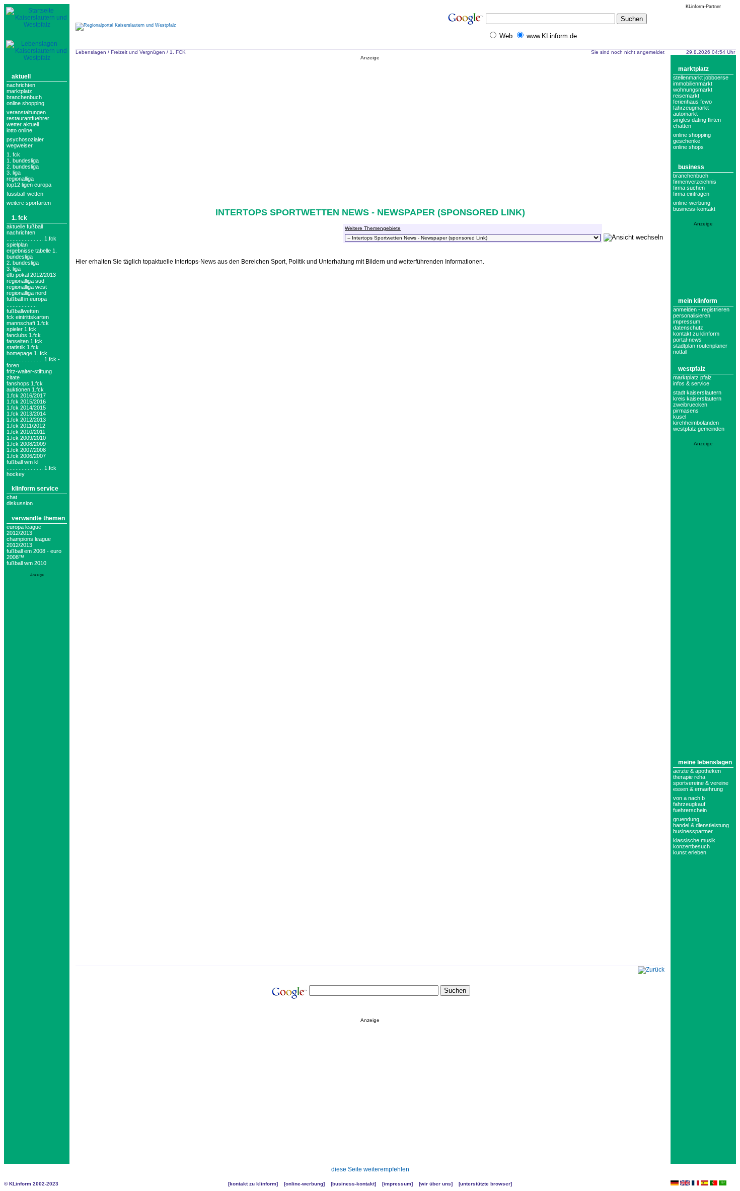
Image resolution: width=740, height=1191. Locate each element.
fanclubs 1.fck (24, 335)
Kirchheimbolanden (696, 423)
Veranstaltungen (26, 112)
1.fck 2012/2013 (26, 420)
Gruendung (686, 819)
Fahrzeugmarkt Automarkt (691, 111)
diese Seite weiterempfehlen (370, 1169)
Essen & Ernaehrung (698, 789)
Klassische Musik (694, 840)
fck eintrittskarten (28, 317)
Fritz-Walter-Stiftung (29, 371)
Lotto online (19, 130)
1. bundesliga (23, 160)
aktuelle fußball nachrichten (25, 229)
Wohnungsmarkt (692, 90)
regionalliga (20, 179)
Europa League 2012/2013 (24, 530)
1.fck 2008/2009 (26, 444)
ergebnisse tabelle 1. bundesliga (32, 254)
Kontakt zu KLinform (696, 334)
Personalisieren (691, 315)
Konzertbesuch (691, 846)
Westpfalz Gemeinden (698, 429)
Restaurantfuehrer (28, 118)
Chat (12, 497)
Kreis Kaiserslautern (697, 398)
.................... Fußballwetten (23, 308)
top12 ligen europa (29, 185)
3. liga (14, 173)
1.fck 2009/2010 (26, 438)
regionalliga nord (26, 293)
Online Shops (688, 147)
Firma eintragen (691, 194)
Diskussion (20, 503)
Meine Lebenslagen (705, 762)
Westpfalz (691, 368)
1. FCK (13, 154)
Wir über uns (435, 1183)
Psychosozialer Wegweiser (25, 142)
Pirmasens (686, 411)
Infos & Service (691, 383)
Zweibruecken (690, 405)
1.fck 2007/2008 (26, 450)
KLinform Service (35, 488)
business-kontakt (694, 209)
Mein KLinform (697, 300)
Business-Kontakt (353, 1183)
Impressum (686, 322)
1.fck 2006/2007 (26, 456)
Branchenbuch (24, 97)
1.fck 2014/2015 (26, 408)
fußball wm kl (22, 462)
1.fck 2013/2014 (26, 414)
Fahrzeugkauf (689, 804)
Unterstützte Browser (485, 1183)
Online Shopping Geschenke (692, 138)
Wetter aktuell (23, 124)
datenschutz (688, 328)
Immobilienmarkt (692, 84)
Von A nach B (689, 798)
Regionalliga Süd (25, 281)
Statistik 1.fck (23, 347)
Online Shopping (25, 103)
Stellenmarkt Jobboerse (700, 77)
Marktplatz (19, 91)
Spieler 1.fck (21, 329)
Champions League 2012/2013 (29, 542)
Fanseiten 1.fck (24, 341)
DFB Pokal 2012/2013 (31, 275)
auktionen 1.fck (25, 389)
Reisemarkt (686, 96)
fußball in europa (27, 299)
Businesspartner (693, 831)
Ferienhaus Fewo (692, 102)
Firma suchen (689, 188)
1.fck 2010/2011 (26, 432)
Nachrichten (21, 85)
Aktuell (21, 76)
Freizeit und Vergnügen (138, 52)
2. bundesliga (23, 167)
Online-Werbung (691, 203)
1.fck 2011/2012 (26, 426)
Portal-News (687, 340)
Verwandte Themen (38, 518)
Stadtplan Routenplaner (700, 346)
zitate (13, 377)
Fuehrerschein (690, 810)
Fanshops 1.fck (25, 383)
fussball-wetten (25, 194)
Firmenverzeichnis (694, 182)
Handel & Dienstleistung (701, 825)
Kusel (679, 417)
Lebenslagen (91, 52)
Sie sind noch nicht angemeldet (627, 52)
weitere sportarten (29, 203)
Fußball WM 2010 (26, 563)
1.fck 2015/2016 (26, 402)
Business (691, 167)
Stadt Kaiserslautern (697, 392)
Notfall (680, 352)
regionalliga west (27, 287)
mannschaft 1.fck (28, 323)
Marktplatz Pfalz (692, 377)
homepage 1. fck (27, 353)
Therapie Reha (689, 777)
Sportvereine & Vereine (700, 783)
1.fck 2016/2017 (26, 395)
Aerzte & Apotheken (697, 771)
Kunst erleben (689, 852)
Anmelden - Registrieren (701, 309)
